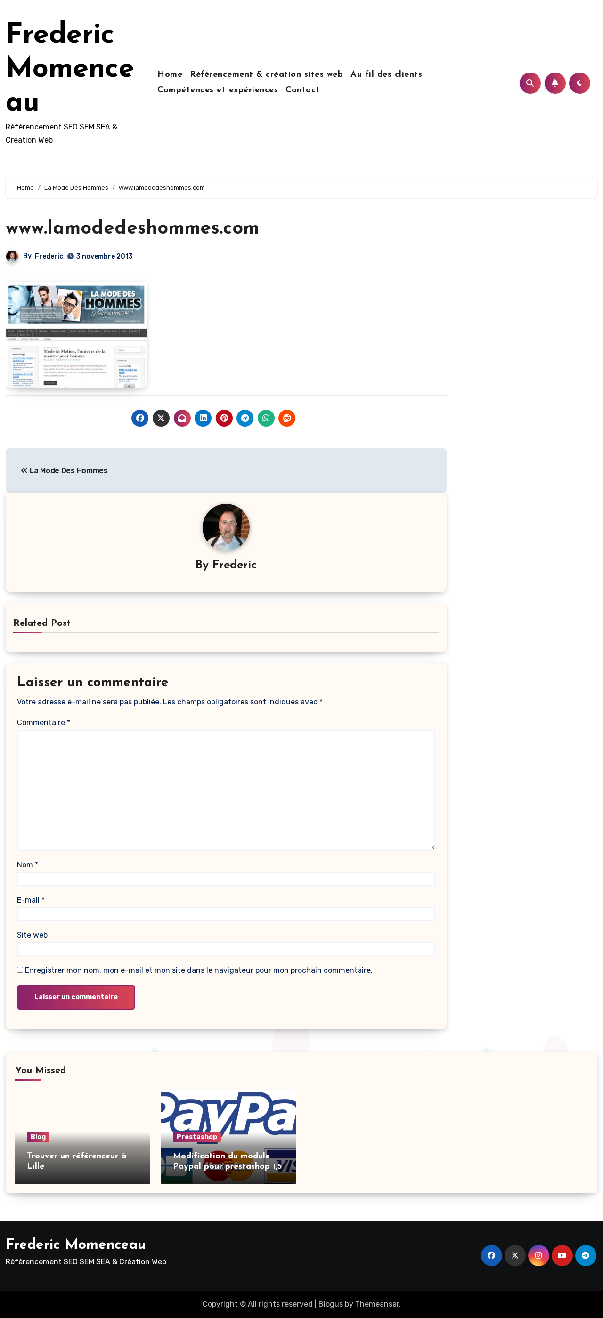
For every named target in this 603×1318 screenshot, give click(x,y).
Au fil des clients (386, 75)
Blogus (330, 1304)
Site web (32, 934)
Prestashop (197, 1137)
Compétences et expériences (217, 90)
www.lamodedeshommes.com (132, 228)
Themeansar (377, 1304)
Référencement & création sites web (266, 75)
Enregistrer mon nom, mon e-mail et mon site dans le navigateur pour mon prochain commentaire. (199, 970)
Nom (27, 864)
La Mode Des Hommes (68, 470)
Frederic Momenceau (70, 70)
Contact (302, 90)
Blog (38, 1137)
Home (169, 75)
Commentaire (43, 722)
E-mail (31, 900)
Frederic (49, 256)
